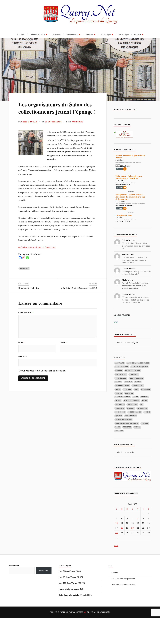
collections (121, 374)
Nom (21, 342)
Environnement (72, 34)
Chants (119, 370)
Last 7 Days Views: (67, 571)
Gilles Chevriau (29, 122)
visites (137, 427)
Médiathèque (123, 34)
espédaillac (138, 385)
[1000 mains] (115, 323)
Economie (56, 34)
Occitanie (120, 408)
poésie (147, 412)
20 (132, 528)
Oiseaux (130, 408)
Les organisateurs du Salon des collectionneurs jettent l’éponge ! (57, 107)
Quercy (119, 415)
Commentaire (26, 313)
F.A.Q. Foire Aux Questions (123, 579)
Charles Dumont (132, 370)
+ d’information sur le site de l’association (37, 247)
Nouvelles (120, 404)
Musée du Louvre (131, 400)
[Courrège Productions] (115, 132)
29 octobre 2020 (53, 122)
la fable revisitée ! (79, 288)
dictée (138, 382)
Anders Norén (103, 612)
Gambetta (145, 389)
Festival (127, 389)
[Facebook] (20, 257)
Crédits (115, 573)
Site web (22, 356)
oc (141, 404)
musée (118, 400)
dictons (128, 382)
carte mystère (122, 366)
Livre (136, 397)
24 (116, 533)
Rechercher (14, 566)
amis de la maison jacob (138, 363)
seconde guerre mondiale (127, 423)
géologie (129, 393)
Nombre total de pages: (69, 589)
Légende (144, 397)
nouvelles (132, 404)
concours (134, 374)
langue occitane (123, 397)
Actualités (20, 34)
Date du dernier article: (69, 595)
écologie (119, 431)
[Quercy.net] (80, 22)
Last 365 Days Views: (68, 583)
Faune (118, 389)
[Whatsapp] (27, 257)
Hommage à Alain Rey (28, 288)
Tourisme (89, 34)
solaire (145, 423)
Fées (136, 389)
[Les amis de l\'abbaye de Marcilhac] (117, 323)
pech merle (120, 412)
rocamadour (131, 415)
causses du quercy (140, 366)
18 (122, 528)
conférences (121, 378)
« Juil (116, 546)
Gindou (119, 393)
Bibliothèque (106, 34)
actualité (24, 268)
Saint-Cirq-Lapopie (124, 419)
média (144, 400)
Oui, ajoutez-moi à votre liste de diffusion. (43, 371)
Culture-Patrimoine (37, 34)
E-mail (64, 342)
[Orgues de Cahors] (124, 137)
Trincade (127, 427)
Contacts (137, 34)
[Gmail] (23, 257)
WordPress (77, 612)
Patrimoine (142, 408)
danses (119, 382)
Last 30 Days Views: (68, 577)
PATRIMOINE (77, 122)
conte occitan (136, 378)
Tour (118, 427)
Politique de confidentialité (123, 585)
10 (116, 523)
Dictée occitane (122, 385)
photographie (135, 412)
